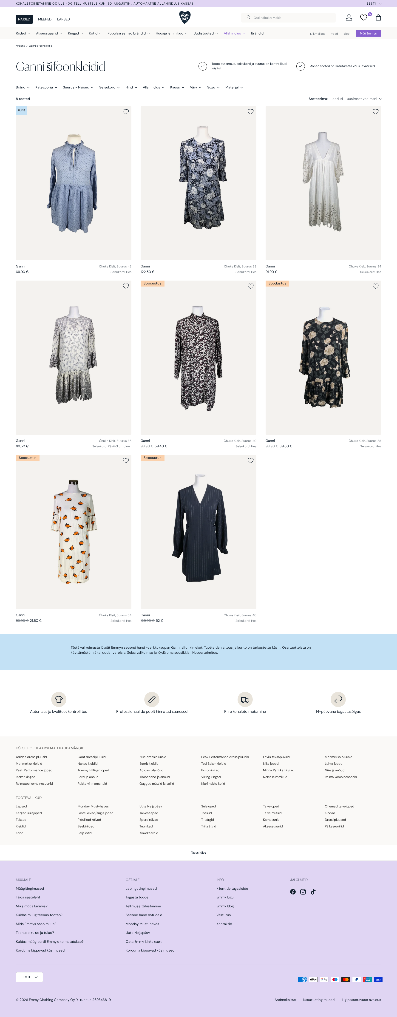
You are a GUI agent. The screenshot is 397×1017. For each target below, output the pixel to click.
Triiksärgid (208, 826)
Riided (21, 33)
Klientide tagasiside (232, 888)
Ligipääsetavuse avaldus (361, 999)
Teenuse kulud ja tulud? (35, 932)
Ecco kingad (210, 770)
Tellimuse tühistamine (143, 906)
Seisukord (107, 87)
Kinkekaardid (148, 833)
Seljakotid (85, 833)
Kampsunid (271, 820)
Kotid (93, 33)
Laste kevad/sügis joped (95, 813)
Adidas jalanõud (151, 770)
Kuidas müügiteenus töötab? (39, 915)
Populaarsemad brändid (127, 33)
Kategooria (44, 87)
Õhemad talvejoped (339, 806)
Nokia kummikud (275, 777)
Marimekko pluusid (338, 757)
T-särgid (207, 820)
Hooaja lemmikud (169, 33)
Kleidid (21, 826)
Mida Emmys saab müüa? (36, 924)
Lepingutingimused (141, 888)
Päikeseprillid (334, 826)
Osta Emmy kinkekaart (144, 941)
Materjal (231, 87)
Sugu (211, 87)
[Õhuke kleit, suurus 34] (323, 183)
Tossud (206, 813)
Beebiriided (86, 826)
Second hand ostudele (144, 915)
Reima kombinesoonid (341, 777)
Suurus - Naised (76, 87)
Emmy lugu (225, 897)
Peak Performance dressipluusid (225, 757)
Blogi (346, 34)
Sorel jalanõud (88, 777)
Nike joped (271, 763)
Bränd (20, 87)
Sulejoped (208, 806)
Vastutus (223, 915)
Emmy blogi (225, 906)
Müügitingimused (30, 888)
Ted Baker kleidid (213, 763)
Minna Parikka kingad (278, 770)
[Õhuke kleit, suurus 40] (198, 358)
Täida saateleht (28, 897)
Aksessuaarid (47, 33)
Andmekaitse (285, 999)
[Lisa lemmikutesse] (125, 111)
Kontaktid (224, 924)
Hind (129, 87)
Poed (334, 34)
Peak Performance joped (34, 770)
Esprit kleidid (149, 763)
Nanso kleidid (88, 763)
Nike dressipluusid (152, 757)
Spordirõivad (148, 820)
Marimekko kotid (213, 783)
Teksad (21, 820)
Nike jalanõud (335, 770)
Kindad (330, 813)
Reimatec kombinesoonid (34, 783)
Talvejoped (271, 806)
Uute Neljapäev (150, 806)
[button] (378, 17)
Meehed (45, 19)
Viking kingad (211, 777)
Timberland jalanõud (154, 777)
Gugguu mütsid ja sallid (156, 783)
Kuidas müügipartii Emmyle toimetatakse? (50, 941)
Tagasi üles (198, 853)
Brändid (257, 33)
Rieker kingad (25, 777)
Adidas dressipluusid (31, 757)
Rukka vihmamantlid (92, 783)
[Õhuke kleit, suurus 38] (198, 183)
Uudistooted (203, 33)
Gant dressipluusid (92, 757)
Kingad (73, 33)
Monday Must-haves (93, 806)
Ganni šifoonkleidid (40, 45)
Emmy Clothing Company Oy (52, 999)
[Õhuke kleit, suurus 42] (73, 183)
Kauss (175, 87)
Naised (24, 19)
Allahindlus (232, 33)
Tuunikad (146, 826)
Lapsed (63, 19)
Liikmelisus (317, 34)
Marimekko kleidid (29, 763)
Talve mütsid (272, 813)
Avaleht (20, 45)
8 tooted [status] (23, 99)
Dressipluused (335, 820)
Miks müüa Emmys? (32, 906)
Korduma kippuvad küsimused (40, 950)
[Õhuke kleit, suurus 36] (73, 358)
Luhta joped (334, 763)
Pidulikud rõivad (89, 820)
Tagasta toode (137, 897)
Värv (193, 87)
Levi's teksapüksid (276, 757)
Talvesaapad (148, 813)
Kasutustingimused (319, 999)
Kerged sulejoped (29, 813)
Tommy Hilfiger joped (93, 770)
